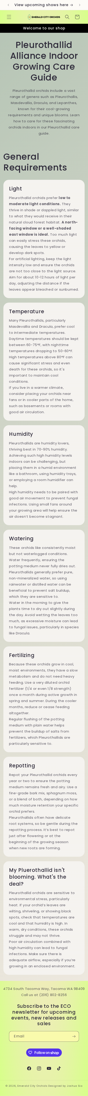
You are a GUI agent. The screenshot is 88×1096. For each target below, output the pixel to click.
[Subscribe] (74, 1036)
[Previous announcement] (8, 5)
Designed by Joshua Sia (65, 1086)
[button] (9, 17)
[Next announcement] (80, 5)
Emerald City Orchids (32, 1086)
